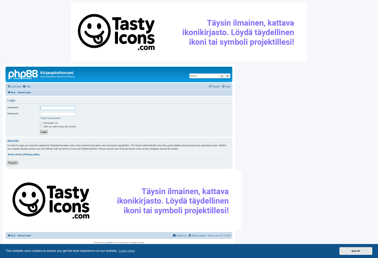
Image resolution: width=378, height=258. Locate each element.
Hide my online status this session (59, 126)
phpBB (108, 242)
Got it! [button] (356, 250)
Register (12, 163)
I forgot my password (50, 118)
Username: (13, 107)
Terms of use (14, 154)
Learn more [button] (127, 250)
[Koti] (23, 74)
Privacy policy (32, 154)
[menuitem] (27, 86)
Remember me (50, 123)
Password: (13, 113)
